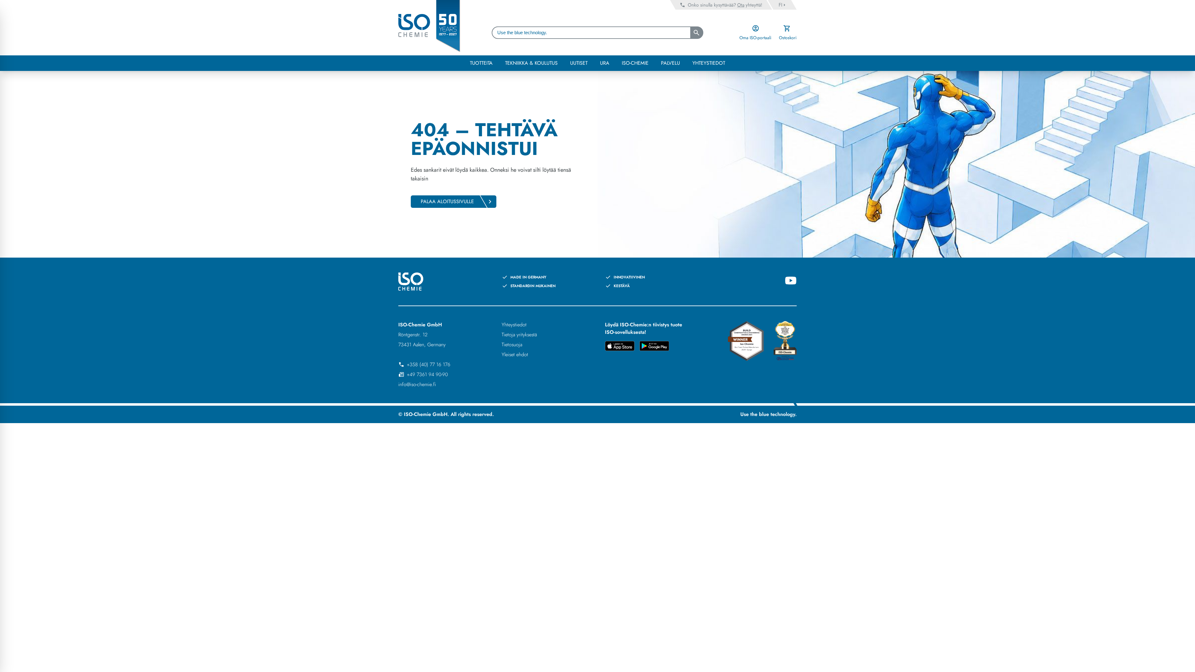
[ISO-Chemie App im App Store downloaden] (620, 347)
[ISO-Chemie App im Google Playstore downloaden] (654, 347)
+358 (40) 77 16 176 (428, 364)
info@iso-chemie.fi (417, 384)
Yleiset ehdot (515, 354)
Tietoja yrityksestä (519, 334)
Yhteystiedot (514, 324)
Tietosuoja (512, 344)
